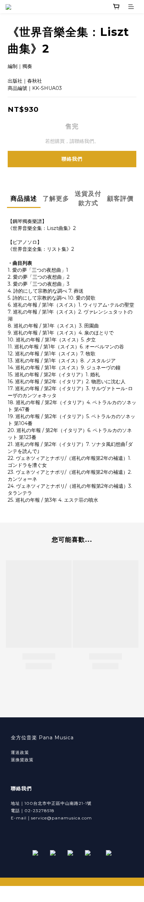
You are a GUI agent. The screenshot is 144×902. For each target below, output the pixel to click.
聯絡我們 (72, 159)
